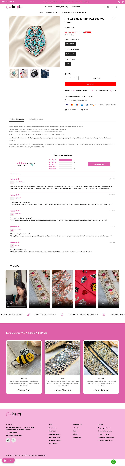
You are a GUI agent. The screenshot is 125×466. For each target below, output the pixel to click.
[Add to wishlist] (114, 19)
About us (76, 428)
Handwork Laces (54, 437)
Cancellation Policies (105, 440)
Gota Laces (52, 431)
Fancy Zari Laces (54, 434)
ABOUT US (4, 1)
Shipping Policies (104, 428)
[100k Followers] (123, 2)
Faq (74, 431)
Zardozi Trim (76, 7)
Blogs (75, 434)
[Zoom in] (56, 20)
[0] (116, 7)
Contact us (77, 437)
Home (41, 12)
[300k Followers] (119, 2)
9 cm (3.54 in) (71, 44)
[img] (14, 179)
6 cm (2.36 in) (71, 54)
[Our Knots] (14, 7)
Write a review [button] (99, 164)
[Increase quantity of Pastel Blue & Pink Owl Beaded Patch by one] (75, 78)
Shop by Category (61, 7)
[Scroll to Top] (121, 456)
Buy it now (90, 84)
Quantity (68, 74)
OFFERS (11, 1)
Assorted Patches (52, 12)
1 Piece (68, 64)
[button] (52, 160)
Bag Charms (53, 443)
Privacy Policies (103, 434)
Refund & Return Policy (106, 437)
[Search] (103, 7)
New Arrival (49, 7)
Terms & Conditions (105, 431)
